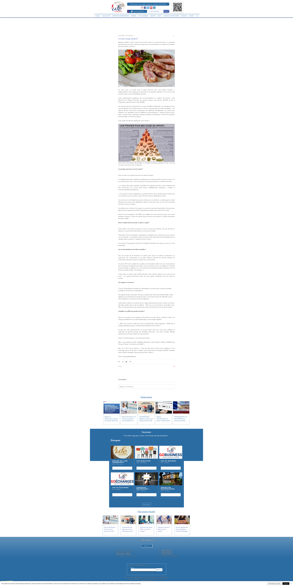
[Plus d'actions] (174, 35)
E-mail (132, 568)
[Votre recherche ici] (166, 11)
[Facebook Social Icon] (145, 8)
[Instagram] (142, 8)
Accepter (286, 583)
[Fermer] (291, 583)
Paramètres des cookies (274, 583)
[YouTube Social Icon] (151, 8)
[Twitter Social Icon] (148, 8)
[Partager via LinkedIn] (126, 361)
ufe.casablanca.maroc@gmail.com (127, 556)
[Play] (132, 11)
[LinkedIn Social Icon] (154, 8)
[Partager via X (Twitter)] (122, 361)
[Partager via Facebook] (119, 361)
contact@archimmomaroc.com (157, 579)
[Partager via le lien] (130, 361)
